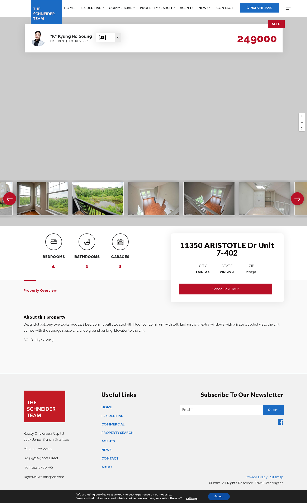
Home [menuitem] (69, 8)
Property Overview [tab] (40, 291)
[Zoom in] (302, 116)
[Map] (153, 121)
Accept (218, 496)
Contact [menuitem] (224, 8)
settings (191, 498)
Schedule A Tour (225, 289)
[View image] (42, 198)
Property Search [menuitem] (156, 8)
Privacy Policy (256, 477)
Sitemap (277, 477)
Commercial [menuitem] (121, 8)
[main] (153, 195)
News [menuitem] (203, 8)
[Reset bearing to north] (302, 128)
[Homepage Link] (46, 12)
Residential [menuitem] (91, 8)
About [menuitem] (107, 467)
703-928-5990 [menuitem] (261, 8)
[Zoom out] (302, 122)
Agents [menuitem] (187, 8)
